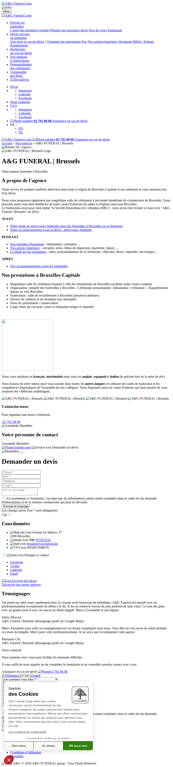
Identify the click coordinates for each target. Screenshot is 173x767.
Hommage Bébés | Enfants (136, 41)
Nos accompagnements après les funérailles (39, 266)
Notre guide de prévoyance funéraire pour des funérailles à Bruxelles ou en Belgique (66, 226)
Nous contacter (20, 102)
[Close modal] (21, 452)
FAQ (13, 105)
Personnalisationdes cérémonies (21, 66)
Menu (6, 11)
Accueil (7, 143)
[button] (9, 760)
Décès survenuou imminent (20, 36)
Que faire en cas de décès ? (28, 41)
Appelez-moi (22, 447)
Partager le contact (36, 555)
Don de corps (98, 30)
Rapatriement (19, 45)
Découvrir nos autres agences (21, 584)
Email (14, 573)
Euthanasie (115, 30)
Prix (84, 41)
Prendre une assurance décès (69, 30)
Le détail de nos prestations (28, 252)
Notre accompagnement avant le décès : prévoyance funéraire (51, 230)
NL (21, 132)
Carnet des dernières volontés (29, 30)
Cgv (4, 514)
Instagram (25, 90)
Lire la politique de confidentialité (27, 732)
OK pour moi (78, 745)
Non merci (19, 745)
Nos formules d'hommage (27, 244)
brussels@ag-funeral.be (42, 543)
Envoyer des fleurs (24, 581)
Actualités (16, 756)
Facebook (25, 98)
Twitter (15, 566)
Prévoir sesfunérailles (17, 24)
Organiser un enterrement (64, 41)
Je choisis (48, 745)
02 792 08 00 (11, 422)
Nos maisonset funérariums (19, 58)
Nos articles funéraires (103, 41)
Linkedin (25, 94)
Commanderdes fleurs (18, 74)
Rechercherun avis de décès (21, 51)
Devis (25, 79)
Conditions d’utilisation (25, 752)
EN (21, 128)
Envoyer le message (15, 506)
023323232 (43, 540)
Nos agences (23, 143)
